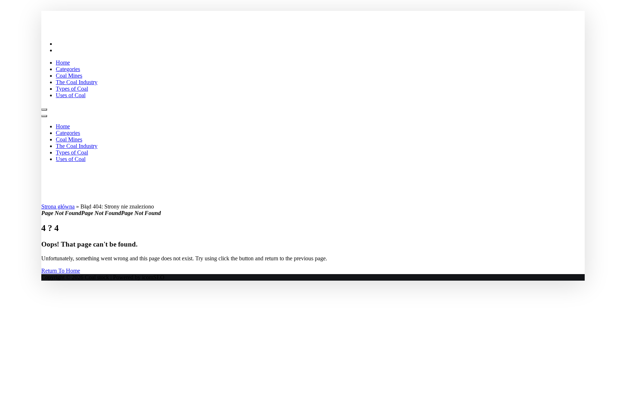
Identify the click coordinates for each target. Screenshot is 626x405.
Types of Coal (72, 89)
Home (63, 62)
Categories (68, 69)
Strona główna (58, 206)
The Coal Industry (76, 82)
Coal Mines (69, 76)
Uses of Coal (70, 95)
